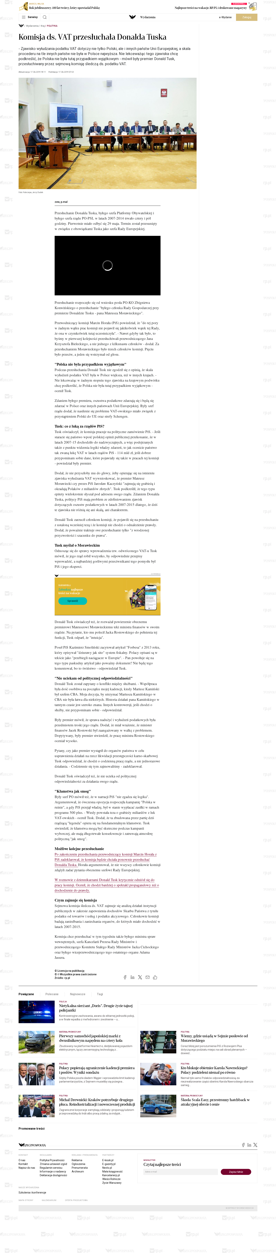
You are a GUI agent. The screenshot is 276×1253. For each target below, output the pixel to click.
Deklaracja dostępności (53, 1175)
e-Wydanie (225, 17)
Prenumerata (80, 1167)
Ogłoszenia (78, 1163)
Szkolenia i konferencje (32, 1192)
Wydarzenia (147, 17)
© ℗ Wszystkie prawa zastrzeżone (76, 974)
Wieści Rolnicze (111, 1179)
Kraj (43, 26)
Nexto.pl (107, 1167)
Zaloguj (246, 17)
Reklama (77, 1160)
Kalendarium (49, 1200)
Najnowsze (77, 994)
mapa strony (26, 1200)
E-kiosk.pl (107, 1160)
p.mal (64, 201)
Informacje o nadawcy (53, 1171)
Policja (63, 1002)
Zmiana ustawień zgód (53, 1163)
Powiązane (26, 994)
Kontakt (23, 1163)
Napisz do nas (27, 1167)
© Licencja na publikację (70, 970)
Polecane (52, 994)
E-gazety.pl (108, 1163)
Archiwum (78, 1171)
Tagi (100, 994)
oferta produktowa (76, 1200)
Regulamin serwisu (51, 1167)
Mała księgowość (112, 1171)
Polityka (52, 26)
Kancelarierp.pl (111, 1175)
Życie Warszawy (111, 1182)
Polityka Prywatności (52, 1160)
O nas (22, 1160)
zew (57, 201)
